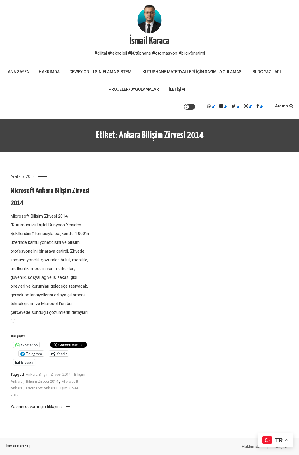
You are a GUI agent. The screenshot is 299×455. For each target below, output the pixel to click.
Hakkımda (49, 71)
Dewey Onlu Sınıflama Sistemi (101, 71)
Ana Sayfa (18, 71)
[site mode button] (189, 107)
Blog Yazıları (267, 71)
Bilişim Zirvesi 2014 (42, 381)
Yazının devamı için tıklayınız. (38, 406)
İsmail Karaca (149, 41)
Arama (281, 106)
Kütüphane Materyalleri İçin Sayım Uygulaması (192, 71)
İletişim (177, 89)
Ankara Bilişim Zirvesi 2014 (48, 374)
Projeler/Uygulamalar (134, 89)
